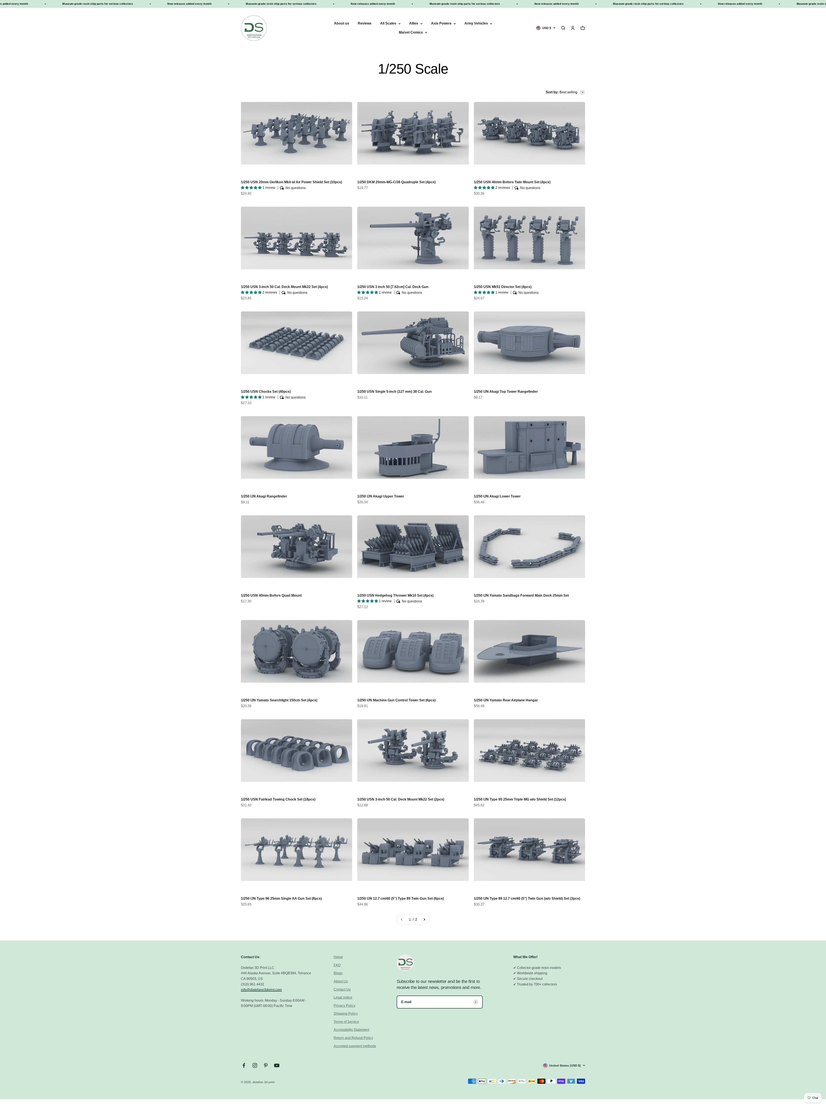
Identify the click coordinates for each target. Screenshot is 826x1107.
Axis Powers (441, 23)
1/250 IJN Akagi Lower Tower (497, 496)
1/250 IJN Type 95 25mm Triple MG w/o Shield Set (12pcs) (520, 799)
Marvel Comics (411, 32)
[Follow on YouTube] (277, 1065)
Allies (413, 23)
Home (338, 957)
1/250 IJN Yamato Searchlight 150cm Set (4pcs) (279, 700)
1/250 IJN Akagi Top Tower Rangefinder (506, 391)
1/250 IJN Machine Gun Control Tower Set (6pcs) (396, 700)
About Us (341, 981)
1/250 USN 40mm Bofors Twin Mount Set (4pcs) (512, 182)
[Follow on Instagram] (255, 1065)
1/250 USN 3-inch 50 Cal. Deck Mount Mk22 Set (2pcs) (400, 799)
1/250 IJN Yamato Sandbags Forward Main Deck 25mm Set (521, 595)
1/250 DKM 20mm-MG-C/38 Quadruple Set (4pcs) (396, 182)
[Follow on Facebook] (244, 1065)
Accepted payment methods (355, 1046)
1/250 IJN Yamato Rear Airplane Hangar (506, 700)
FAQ (337, 965)
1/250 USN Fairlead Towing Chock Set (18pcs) (278, 799)
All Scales (388, 23)
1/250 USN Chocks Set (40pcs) (266, 391)
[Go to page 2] (424, 919)
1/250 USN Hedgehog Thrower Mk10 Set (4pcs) (395, 595)
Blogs (338, 973)
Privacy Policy (344, 1005)
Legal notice (343, 997)
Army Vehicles (476, 23)
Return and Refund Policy (353, 1038)
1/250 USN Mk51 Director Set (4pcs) (503, 287)
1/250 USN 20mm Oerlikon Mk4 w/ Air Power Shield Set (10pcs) (291, 182)
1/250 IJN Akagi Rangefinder (264, 496)
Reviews (364, 23)
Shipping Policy (346, 1013)
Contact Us (342, 989)
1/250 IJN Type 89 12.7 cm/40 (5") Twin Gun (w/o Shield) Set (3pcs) (527, 898)
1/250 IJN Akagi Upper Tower (380, 496)
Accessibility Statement (351, 1030)
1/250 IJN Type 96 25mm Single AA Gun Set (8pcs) (281, 898)
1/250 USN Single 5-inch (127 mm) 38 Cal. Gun (394, 391)
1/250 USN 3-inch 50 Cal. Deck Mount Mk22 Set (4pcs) (284, 287)
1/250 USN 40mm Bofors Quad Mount (271, 595)
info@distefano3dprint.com (261, 990)
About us (341, 23)
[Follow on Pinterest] (266, 1065)
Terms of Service (346, 1022)
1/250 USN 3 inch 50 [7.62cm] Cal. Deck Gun (392, 287)
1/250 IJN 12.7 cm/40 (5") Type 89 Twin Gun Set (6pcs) (400, 898)
